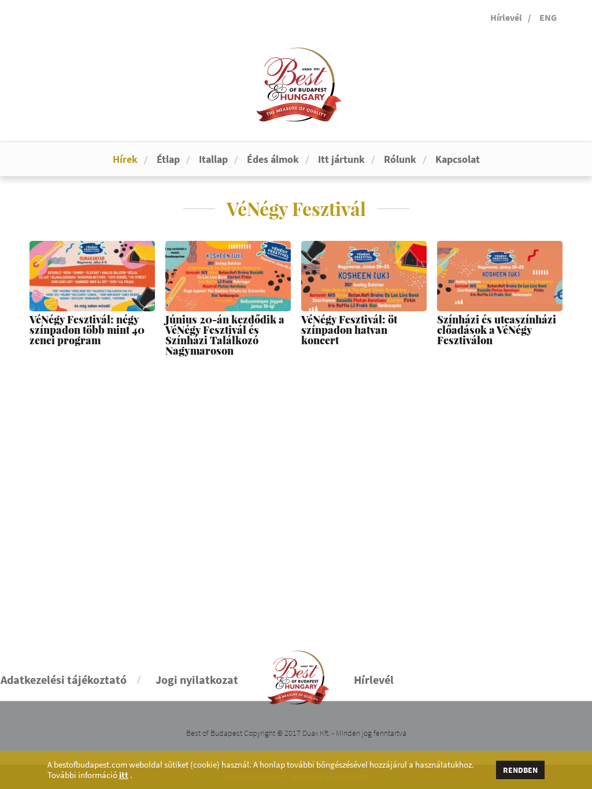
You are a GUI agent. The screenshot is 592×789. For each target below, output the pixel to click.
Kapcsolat (457, 159)
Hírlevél (506, 17)
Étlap (168, 159)
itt (123, 775)
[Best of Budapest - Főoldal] (296, 673)
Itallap (213, 159)
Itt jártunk (341, 159)
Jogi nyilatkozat (197, 679)
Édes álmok (273, 159)
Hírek (125, 159)
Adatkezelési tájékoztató (64, 679)
